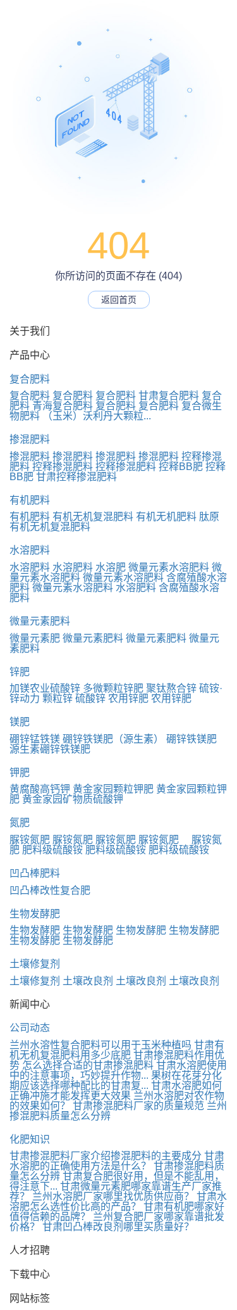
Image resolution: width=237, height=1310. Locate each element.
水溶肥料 (29, 550)
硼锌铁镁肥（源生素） (113, 739)
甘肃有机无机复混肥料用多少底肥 (116, 1050)
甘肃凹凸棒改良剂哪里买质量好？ (118, 1226)
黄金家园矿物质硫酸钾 (72, 799)
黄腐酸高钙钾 (39, 789)
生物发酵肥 (34, 913)
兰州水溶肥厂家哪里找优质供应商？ (113, 1196)
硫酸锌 (90, 698)
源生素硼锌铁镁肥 (49, 749)
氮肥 (19, 822)
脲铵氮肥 (29, 839)
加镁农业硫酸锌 (44, 688)
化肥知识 (29, 1139)
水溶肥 (110, 567)
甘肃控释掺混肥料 (76, 476)
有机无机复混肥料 (92, 516)
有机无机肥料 (166, 516)
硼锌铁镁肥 (191, 739)
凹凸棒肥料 (34, 873)
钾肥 (19, 772)
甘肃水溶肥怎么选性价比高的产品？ (118, 1201)
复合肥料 (29, 379)
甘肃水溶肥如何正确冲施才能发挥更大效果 (115, 1090)
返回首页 (119, 300)
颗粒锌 (57, 698)
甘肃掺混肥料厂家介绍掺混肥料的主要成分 (105, 1155)
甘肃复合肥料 (168, 395)
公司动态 (29, 1027)
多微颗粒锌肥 (113, 688)
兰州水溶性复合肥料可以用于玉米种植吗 (100, 1045)
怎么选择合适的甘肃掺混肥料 (88, 1065)
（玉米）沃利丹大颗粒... (96, 415)
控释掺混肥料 (62, 466)
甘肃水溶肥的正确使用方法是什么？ (116, 1160)
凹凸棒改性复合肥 (49, 890)
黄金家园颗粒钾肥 (113, 789)
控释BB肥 (181, 466)
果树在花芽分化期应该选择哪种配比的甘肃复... (115, 1080)
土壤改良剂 (88, 981)
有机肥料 (29, 500)
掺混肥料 (29, 439)
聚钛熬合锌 (171, 688)
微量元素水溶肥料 (168, 567)
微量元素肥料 (39, 621)
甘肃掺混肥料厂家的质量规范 (138, 1105)
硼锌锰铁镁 (34, 739)
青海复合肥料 (62, 405)
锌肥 (19, 671)
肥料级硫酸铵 (52, 849)
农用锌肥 (128, 698)
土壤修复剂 (34, 963)
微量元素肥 (34, 638)
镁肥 (19, 721)
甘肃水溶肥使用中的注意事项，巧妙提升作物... (118, 1070)
